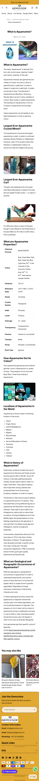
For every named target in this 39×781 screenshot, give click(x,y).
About (10, 13)
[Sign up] (34, 710)
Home (4, 13)
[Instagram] (6, 757)
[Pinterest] (20, 757)
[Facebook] (3, 757)
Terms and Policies (19, 780)
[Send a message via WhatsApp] (35, 769)
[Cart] (36, 7)
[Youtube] (10, 757)
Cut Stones (18, 13)
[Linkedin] (17, 757)
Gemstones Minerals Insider (20, 19)
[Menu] (2, 7)
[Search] (6, 7)
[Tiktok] (13, 757)
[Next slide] (35, 671)
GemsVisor (22, 776)
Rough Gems (28, 13)
